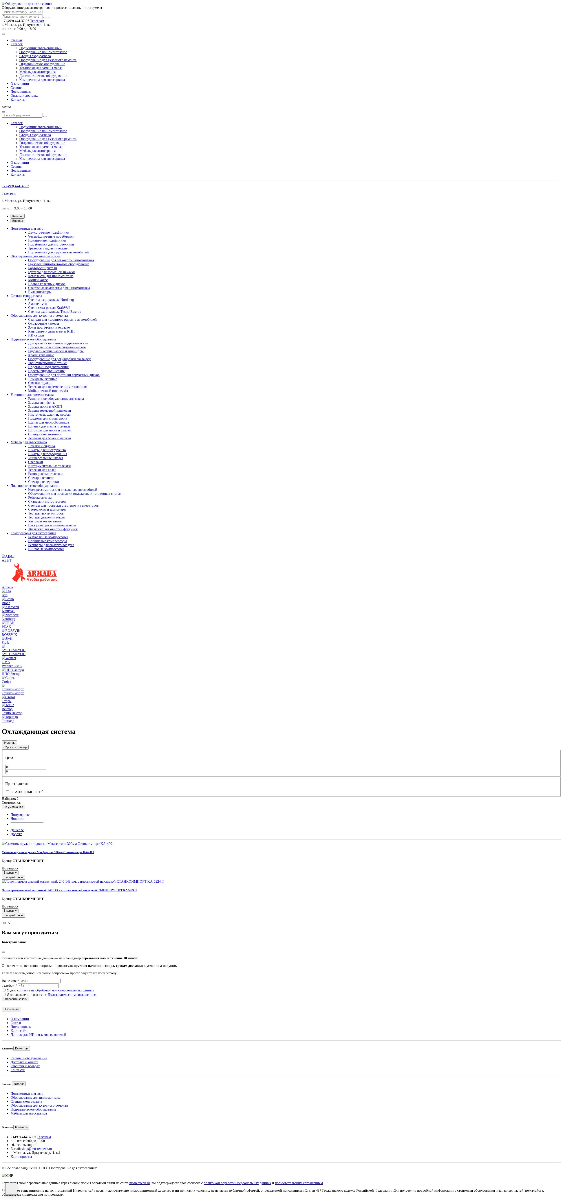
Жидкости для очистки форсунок (53, 529)
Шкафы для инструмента (47, 450)
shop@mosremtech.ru (37, 1149)
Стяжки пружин (40, 383)
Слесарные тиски (41, 478)
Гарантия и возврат (25, 1066)
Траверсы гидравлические (48, 248)
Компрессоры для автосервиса (42, 80)
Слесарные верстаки (43, 482)
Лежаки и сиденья (41, 446)
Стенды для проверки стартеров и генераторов (63, 505)
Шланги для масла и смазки (49, 426)
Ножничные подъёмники (47, 240)
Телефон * (9, 985)
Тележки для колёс (42, 470)
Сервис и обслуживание (29, 1058)
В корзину (10, 872)
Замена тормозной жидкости (49, 410)
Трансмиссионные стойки (47, 363)
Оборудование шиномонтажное (43, 52)
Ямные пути (37, 303)
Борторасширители (42, 268)
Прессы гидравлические (46, 371)
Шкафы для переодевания (47, 454)
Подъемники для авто (27, 228)
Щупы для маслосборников (48, 422)
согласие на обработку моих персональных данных (55, 990)
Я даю (50, 990)
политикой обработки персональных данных (237, 1183)
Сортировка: (11, 802)
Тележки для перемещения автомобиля (57, 387)
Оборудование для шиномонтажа (35, 256)
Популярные (20, 814)
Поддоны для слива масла (47, 418)
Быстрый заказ (13, 877)
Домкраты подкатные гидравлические (57, 347)
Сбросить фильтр (15, 747)
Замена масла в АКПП (45, 406)
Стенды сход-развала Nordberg (51, 300)
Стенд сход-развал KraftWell (49, 307)
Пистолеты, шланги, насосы (49, 414)
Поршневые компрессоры (47, 541)
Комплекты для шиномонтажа (50, 276)
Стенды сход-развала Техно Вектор (54, 311)
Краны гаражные (41, 355)
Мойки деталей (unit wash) (48, 391)
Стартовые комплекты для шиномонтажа (59, 288)
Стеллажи (35, 462)
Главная (16, 40)
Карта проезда (21, 1156)
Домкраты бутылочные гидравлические (58, 343)
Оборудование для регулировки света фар (59, 359)
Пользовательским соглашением (72, 994)
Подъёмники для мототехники (51, 244)
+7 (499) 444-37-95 (15, 186)
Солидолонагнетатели (45, 434)
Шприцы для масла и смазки (49, 430)
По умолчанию (13, 807)
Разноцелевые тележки (45, 474)
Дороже (16, 834)
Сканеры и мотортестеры (47, 501)
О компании (20, 83)
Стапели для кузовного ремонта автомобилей (62, 319)
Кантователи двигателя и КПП (51, 331)
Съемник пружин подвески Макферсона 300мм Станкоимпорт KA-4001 (48, 852)
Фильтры (9, 742)
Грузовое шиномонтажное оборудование (58, 264)
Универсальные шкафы (45, 458)
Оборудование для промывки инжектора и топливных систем (74, 493)
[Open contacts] (11, 1189)
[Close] (3, 952)
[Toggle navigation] (3, 34)
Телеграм (37, 21)
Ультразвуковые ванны (45, 521)
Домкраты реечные (42, 379)
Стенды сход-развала (35, 56)
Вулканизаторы (39, 292)
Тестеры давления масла (46, 517)
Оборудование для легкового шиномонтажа (61, 260)
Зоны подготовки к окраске (49, 327)
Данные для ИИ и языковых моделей (38, 1034)
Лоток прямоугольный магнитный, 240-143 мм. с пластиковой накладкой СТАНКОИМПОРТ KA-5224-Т (69, 890)
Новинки (17, 818)
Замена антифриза (41, 402)
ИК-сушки (36, 335)
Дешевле (17, 830)
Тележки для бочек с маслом (49, 438)
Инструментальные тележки (49, 466)
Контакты (18, 99)
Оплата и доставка (24, 95)
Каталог (17, 44)
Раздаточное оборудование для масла (56, 398)
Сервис (16, 87)
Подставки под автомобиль (48, 367)
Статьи (16, 1023)
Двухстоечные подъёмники (48, 232)
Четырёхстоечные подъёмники (51, 236)
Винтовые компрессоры (46, 549)
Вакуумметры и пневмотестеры (52, 525)
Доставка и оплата (24, 1062)
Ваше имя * (10, 981)
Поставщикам (21, 91)
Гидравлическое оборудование (42, 64)
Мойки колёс (38, 280)
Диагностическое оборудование (43, 76)
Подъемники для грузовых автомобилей (58, 252)
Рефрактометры (40, 497)
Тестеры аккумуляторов (46, 513)
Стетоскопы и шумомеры (47, 509)
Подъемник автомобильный (40, 48)
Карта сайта (19, 1031)
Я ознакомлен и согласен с (51, 994)
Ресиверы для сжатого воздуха (51, 545)
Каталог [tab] (17, 216)
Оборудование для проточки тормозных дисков (64, 375)
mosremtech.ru (139, 1183)
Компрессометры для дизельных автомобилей (62, 489)
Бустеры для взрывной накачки (51, 272)
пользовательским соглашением (299, 1183)
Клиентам (21, 1048)
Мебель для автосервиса (37, 72)
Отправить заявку (15, 999)
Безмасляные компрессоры (48, 537)
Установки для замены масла (40, 68)
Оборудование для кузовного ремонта (48, 60)
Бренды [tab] (17, 220)
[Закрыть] (49, 17)
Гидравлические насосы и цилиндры (56, 351)
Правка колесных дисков (47, 284)
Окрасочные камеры (43, 323)
